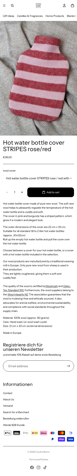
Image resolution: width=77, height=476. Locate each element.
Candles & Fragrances (30, 16)
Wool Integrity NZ (17, 294)
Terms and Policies (38, 459)
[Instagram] (38, 467)
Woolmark (52, 286)
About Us (8, 399)
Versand (8, 405)
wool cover (9, 170)
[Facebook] (32, 467)
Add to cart (53, 192)
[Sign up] (68, 366)
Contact (7, 393)
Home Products (55, 16)
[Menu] (4, 5)
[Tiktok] (45, 467)
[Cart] (72, 5)
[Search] (12, 5)
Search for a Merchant (16, 412)
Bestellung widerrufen (16, 418)
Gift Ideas (8, 16)
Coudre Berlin (42, 451)
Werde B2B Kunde (14, 425)
